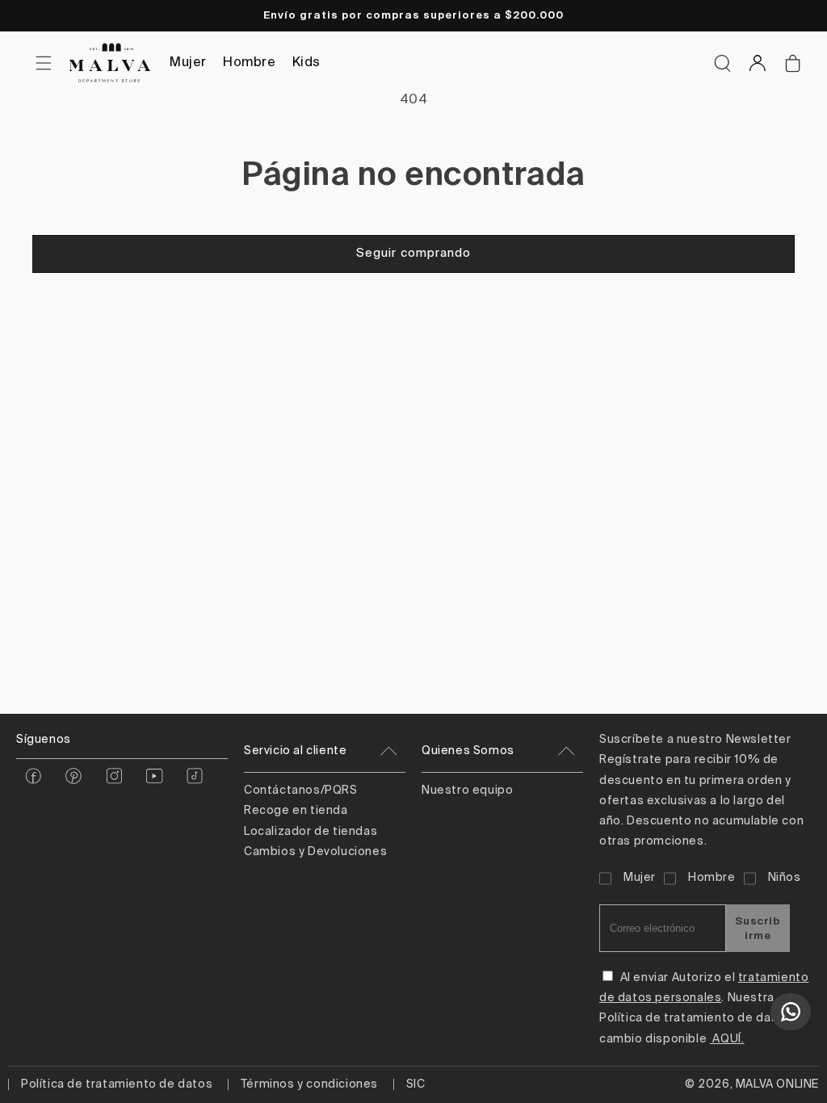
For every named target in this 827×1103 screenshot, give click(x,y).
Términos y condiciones (309, 1084)
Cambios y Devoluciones (315, 852)
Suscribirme (757, 928)
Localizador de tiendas (310, 831)
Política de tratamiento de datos (116, 1084)
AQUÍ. (727, 1039)
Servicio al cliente (295, 751)
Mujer (188, 63)
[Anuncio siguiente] (795, 15)
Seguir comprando (413, 253)
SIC (416, 1084)
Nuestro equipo (467, 790)
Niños (784, 877)
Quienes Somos (468, 751)
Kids (306, 63)
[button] (722, 63)
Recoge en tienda (296, 810)
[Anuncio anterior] (31, 15)
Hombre (249, 63)
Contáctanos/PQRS (301, 790)
